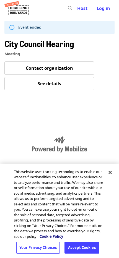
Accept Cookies (82, 247)
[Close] (110, 172)
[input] (80, 8)
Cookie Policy (51, 236)
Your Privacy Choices (38, 247)
